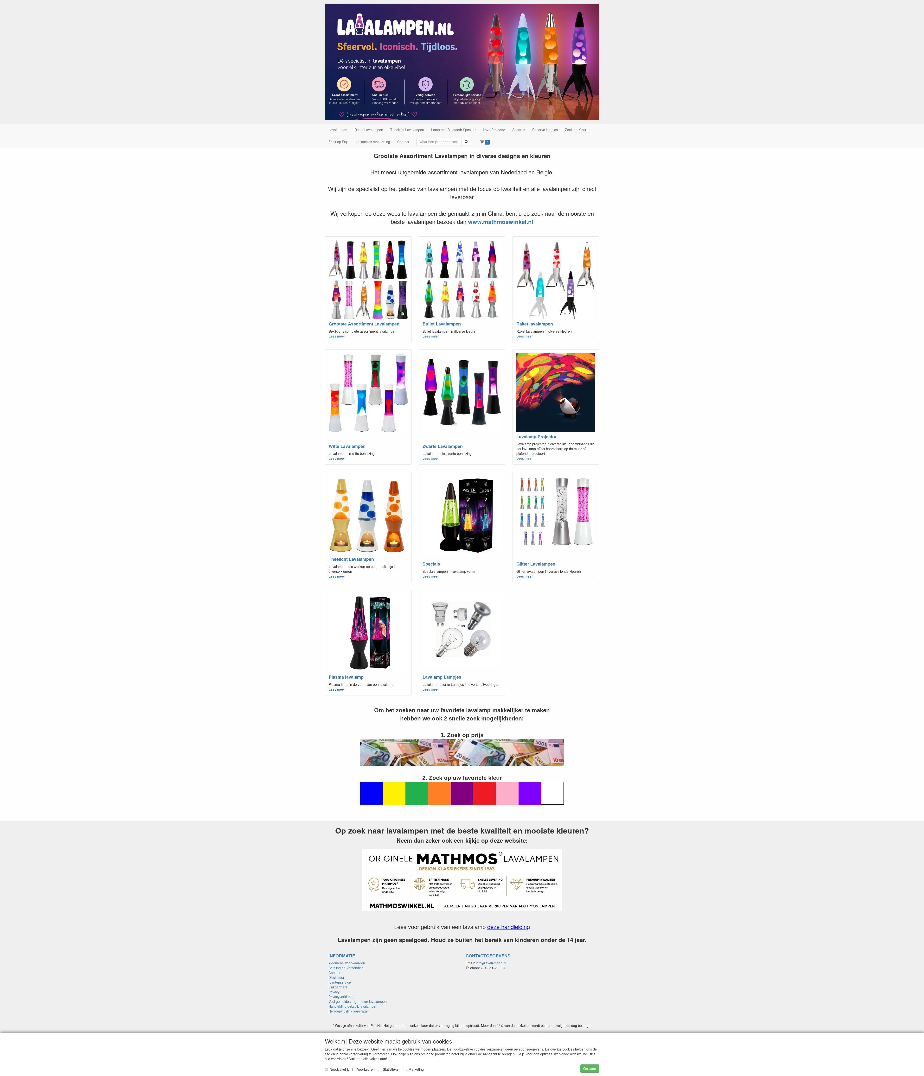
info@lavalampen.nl (491, 963)
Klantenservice (339, 982)
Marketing (416, 1069)
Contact (334, 972)
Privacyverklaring (341, 996)
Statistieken (391, 1069)
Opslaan (589, 1068)
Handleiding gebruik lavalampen (352, 1006)
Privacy (334, 991)
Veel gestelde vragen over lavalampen (357, 1001)
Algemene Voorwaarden (346, 963)
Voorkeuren (366, 1069)
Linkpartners (337, 987)
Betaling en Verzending (346, 967)
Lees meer (337, 336)
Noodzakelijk (339, 1069)
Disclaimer (336, 977)
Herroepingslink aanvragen (349, 1011)
